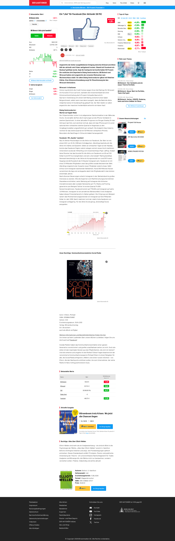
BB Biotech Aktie (34, 18)
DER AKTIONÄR (80, 55)
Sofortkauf (91, 426)
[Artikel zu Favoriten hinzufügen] (70, 49)
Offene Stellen (34, 525)
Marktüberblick (64, 515)
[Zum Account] (114, 3)
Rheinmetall (121, 48)
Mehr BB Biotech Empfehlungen (136, 106)
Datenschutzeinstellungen (38, 518)
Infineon (120, 37)
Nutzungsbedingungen (37, 509)
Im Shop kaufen (105, 427)
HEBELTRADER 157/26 (136, 151)
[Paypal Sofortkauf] (82, 488)
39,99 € (132, 132)
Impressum (33, 505)
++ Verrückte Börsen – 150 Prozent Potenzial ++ (87, 7)
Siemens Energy (122, 40)
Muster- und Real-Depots (68, 518)
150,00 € (132, 146)
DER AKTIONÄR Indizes (67, 522)
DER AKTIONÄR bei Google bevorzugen (70, 60)
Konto (87, 433)
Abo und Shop (64, 525)
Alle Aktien (63, 502)
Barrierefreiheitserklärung (38, 515)
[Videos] (132, 3)
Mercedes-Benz (122, 28)
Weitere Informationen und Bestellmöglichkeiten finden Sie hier (82, 335)
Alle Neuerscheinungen (143, 118)
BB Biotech (64, 46)
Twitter (96, 522)
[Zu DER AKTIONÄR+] (123, 3)
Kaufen (36, 36)
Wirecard (71, 46)
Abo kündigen (34, 528)
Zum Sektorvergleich (36, 98)
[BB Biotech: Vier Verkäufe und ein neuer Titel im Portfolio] (132, 70)
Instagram (97, 515)
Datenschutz (33, 512)
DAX (77, 46)
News (129, 22)
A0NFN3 (31, 20)
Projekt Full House (134, 122)
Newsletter (63, 509)
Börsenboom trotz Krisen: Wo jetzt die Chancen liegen (95, 415)
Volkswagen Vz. (122, 25)
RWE (119, 34)
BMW (119, 23)
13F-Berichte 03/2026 (136, 137)
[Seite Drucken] (66, 49)
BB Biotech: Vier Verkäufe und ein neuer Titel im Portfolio (130, 84)
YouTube (97, 511)
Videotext (32, 522)
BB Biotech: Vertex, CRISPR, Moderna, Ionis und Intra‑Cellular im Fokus (132, 100)
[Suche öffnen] (62, 3)
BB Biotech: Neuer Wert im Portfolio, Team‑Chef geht (131, 92)
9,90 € (131, 161)
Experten (62, 512)
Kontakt (97, 508)
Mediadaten (33, 502)
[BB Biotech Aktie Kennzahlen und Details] (43, 60)
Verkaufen (49, 36)
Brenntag (120, 31)
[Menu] (144, 3)
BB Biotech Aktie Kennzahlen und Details (41, 80)
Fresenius (120, 46)
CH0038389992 (40, 20)
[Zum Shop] (107, 3)
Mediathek (63, 505)
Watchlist (34, 24)
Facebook (90, 46)
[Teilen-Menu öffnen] (62, 49)
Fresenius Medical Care (124, 43)
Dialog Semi (83, 46)
